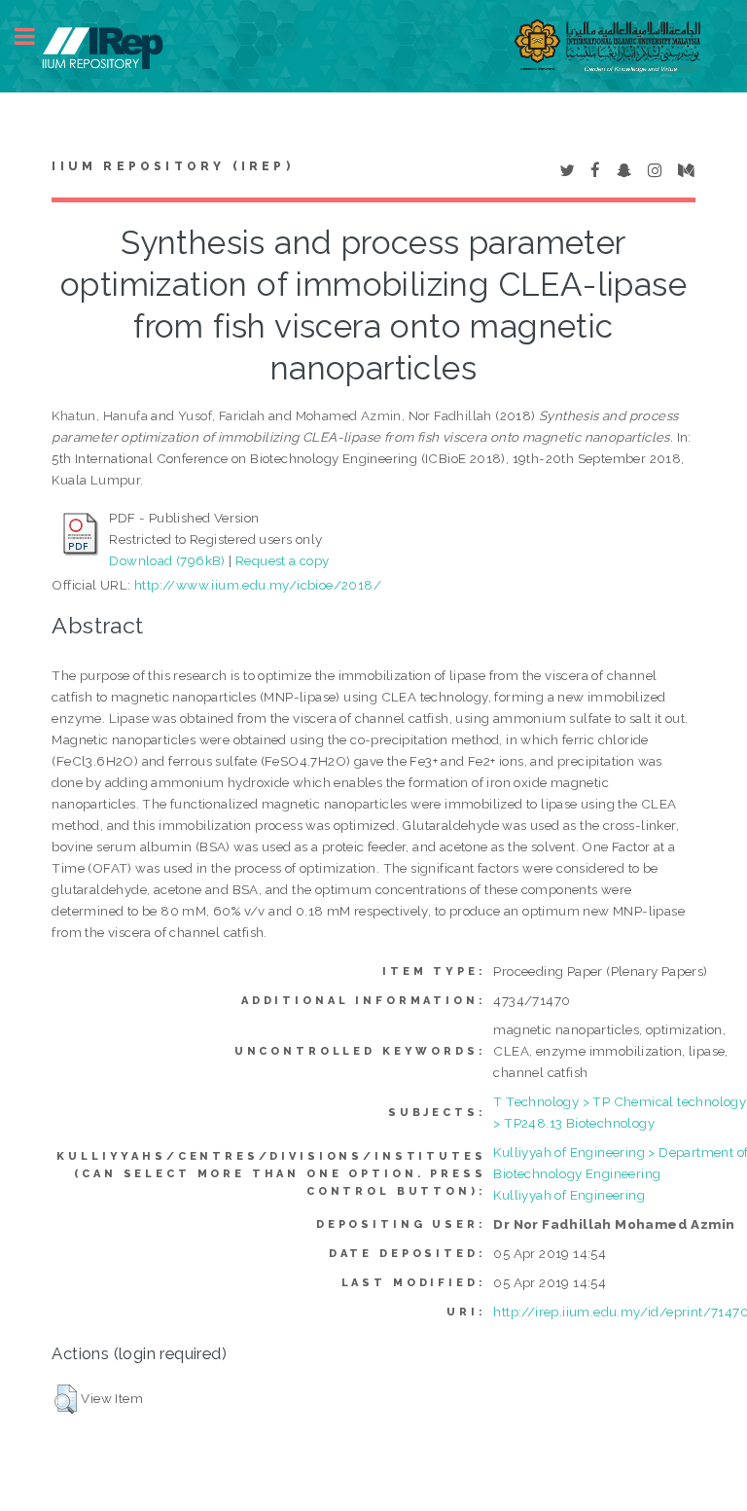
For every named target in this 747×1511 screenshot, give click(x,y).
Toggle (35, 36)
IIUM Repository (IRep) (172, 166)
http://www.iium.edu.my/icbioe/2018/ (257, 585)
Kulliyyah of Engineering (569, 1195)
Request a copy (282, 560)
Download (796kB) (167, 560)
